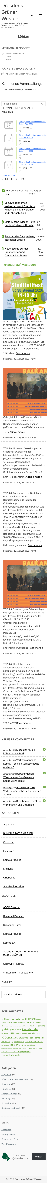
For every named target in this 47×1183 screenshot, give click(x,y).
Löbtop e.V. (9, 942)
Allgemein (8, 824)
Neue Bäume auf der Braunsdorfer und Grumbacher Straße (16, 252)
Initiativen (8, 851)
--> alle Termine (8, 175)
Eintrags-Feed (8, 1134)
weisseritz (4, 1052)
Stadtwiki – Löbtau (13, 963)
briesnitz (38, 1019)
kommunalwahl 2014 (8, 1033)
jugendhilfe (18, 1029)
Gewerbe (8, 842)
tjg (8, 1045)
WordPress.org (9, 1144)
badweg (8, 1019)
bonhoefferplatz (18, 1019)
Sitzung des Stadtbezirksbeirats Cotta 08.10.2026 (32, 136)
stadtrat (4, 1045)
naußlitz (15, 1038)
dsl (33, 1022)
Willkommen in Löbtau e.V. (18, 972)
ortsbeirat (24, 1037)
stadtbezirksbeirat (34, 1041)
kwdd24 (18, 1033)
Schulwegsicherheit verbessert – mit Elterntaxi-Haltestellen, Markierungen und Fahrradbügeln (19, 207)
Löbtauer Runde (12, 859)
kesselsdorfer (30, 1029)
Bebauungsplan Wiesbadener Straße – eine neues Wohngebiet (18, 777)
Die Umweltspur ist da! (17, 192)
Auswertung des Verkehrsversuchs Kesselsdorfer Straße (22, 791)
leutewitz (24, 1033)
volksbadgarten (24, 1048)
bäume (4, 1022)
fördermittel (40, 1026)
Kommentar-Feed (10, 1139)
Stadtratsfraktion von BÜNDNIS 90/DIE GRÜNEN (21, 953)
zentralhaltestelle (10, 1055)
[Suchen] (42, 104)
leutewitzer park (34, 1033)
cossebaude (20, 1022)
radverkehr (5, 1042)
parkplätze (39, 1038)
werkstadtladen (13, 1052)
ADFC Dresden (11, 907)
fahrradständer (29, 1026)
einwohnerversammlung (9, 1026)
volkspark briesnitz (38, 1048)
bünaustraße (11, 1022)
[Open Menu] (40, 15)
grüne (12, 1029)
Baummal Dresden (13, 916)
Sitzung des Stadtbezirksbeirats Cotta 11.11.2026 (32, 149)
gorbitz (5, 1029)
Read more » (23, 353)
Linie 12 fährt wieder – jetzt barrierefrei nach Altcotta (20, 223)
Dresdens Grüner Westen (12, 12)
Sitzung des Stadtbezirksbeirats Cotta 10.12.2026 (32, 163)
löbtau (6, 1037)
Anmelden (6, 1129)
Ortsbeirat (9, 877)
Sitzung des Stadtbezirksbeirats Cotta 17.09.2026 (32, 122)
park (32, 1037)
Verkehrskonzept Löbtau (26, 1045)
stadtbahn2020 (19, 1042)
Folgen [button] (38, 1156)
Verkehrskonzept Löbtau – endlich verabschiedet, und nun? (21, 763)
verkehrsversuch (6, 1048)
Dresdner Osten (12, 924)
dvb (36, 1022)
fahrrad (21, 1026)
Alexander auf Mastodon (18, 264)
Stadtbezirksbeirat (13, 886)
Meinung (8, 868)
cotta (29, 1022)
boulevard (30, 1019)
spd (12, 1042)
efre (39, 1022)
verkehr (14, 1044)
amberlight (7, 750)
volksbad (15, 1048)
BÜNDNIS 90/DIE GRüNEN (18, 833)
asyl (3, 1019)
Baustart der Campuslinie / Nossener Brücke (20, 238)
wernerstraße (24, 1051)
